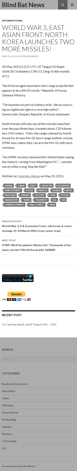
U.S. (4, 448)
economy (63, 185)
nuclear (10, 195)
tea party (41, 200)
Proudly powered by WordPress (19, 466)
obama (25, 195)
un (63, 200)
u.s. (54, 200)
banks (8, 185)
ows (52, 195)
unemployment (14, 204)
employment (13, 190)
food (29, 190)
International (12, 20)
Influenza (8, 405)
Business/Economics (14, 384)
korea (56, 190)
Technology (9, 441)
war (52, 204)
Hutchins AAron (28, 56)
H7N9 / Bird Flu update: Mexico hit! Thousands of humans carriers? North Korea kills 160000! (37, 245)
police (65, 195)
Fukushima (8, 391)
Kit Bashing (9, 419)
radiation (11, 200)
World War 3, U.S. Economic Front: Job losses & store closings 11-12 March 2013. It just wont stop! (36, 226)
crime (21, 185)
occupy (39, 195)
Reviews (7, 434)
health (43, 190)
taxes (26, 200)
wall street (36, 204)
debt (33, 185)
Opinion (7, 426)
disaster (47, 185)
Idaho (5, 398)
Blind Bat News (23, 5)
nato (69, 190)
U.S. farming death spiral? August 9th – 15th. (29, 324)
